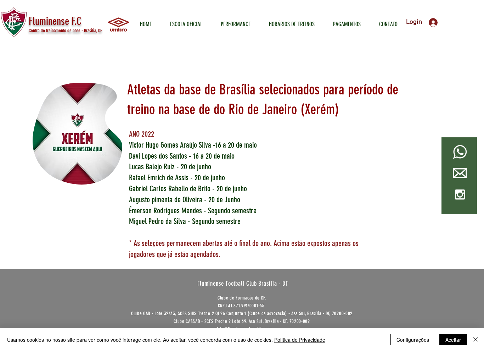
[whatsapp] (460, 152)
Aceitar (453, 339)
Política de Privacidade (299, 339)
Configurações (412, 339)
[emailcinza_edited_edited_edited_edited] (460, 173)
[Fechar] (475, 339)
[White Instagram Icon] (460, 194)
